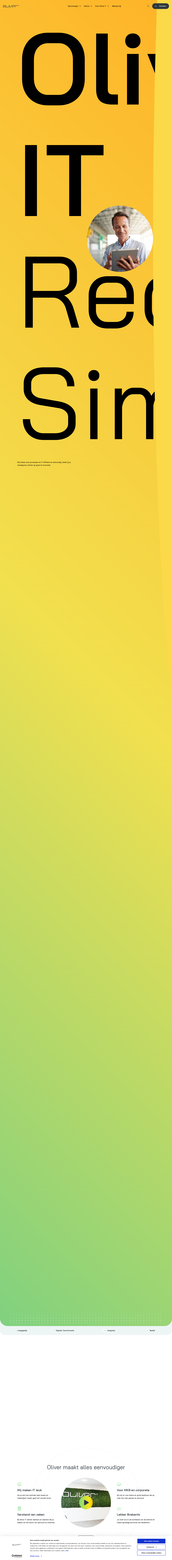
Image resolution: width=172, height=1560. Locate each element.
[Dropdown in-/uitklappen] (80, 6)
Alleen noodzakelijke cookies (151, 1553)
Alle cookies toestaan (151, 1541)
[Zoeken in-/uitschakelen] (148, 6)
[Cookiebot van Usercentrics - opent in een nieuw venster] (17, 1556)
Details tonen (34, 1556)
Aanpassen (150, 1547)
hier (67, 1550)
